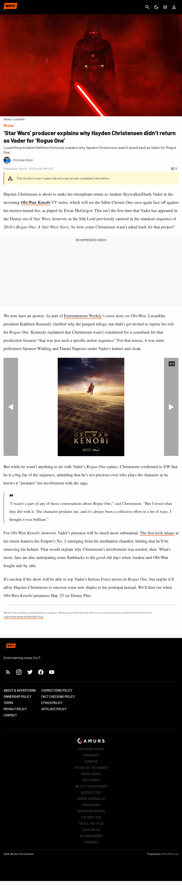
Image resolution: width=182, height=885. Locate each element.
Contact (10, 715)
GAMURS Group (169, 853)
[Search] (147, 7)
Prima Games (91, 774)
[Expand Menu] (165, 7)
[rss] (8, 672)
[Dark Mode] (156, 7)
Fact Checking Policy (58, 696)
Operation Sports (91, 811)
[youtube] (51, 672)
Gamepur (91, 761)
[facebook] (40, 672)
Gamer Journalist (91, 799)
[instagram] (18, 672)
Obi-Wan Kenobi (35, 202)
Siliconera (91, 780)
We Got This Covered (91, 786)
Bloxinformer (91, 836)
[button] (11, 407)
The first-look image (157, 532)
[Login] (174, 7)
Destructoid (91, 792)
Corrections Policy (56, 690)
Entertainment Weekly (83, 315)
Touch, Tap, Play (91, 823)
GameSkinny (91, 805)
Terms (8, 703)
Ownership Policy (17, 696)
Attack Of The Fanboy (91, 768)
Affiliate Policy (54, 709)
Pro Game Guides (91, 749)
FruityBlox (91, 830)
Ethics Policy (51, 703)
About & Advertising (20, 690)
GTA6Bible (91, 842)
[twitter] (29, 672)
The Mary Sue (91, 817)
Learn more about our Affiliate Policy (23, 616)
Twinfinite (91, 755)
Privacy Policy (15, 709)
